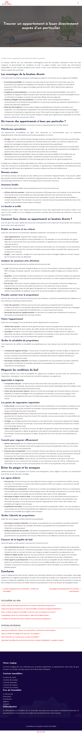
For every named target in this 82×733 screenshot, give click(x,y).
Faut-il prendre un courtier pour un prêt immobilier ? (20, 637)
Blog (4, 58)
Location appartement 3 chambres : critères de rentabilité (21, 590)
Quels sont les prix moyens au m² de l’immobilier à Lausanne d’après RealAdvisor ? (31, 609)
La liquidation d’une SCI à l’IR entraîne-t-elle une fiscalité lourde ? (25, 615)
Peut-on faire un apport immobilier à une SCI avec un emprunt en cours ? (28, 612)
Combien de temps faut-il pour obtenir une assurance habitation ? (26, 619)
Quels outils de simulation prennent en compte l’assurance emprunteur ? (28, 605)
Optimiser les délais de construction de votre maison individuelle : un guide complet (32, 640)
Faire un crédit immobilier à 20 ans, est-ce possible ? (20, 634)
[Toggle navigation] (78, 3)
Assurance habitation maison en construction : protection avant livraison (28, 630)
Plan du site (41, 732)
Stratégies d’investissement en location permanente (64, 590)
